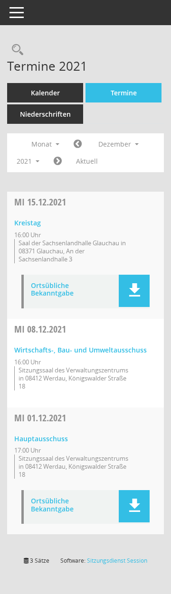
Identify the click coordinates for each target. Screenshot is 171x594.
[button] (134, 291)
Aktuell (87, 161)
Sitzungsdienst (117, 561)
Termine (124, 92)
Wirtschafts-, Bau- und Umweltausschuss (80, 349)
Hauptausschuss (41, 438)
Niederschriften (45, 114)
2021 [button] (25, 161)
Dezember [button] (115, 143)
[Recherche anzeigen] (15, 50)
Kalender (45, 92)
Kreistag (27, 222)
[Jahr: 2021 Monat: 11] (77, 144)
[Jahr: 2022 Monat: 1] (58, 161)
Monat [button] (42, 143)
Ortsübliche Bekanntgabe (52, 290)
